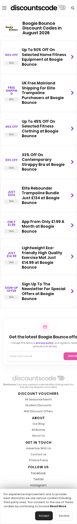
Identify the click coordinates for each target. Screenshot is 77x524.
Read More (58, 506)
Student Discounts (38, 405)
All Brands (38, 430)
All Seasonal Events (38, 399)
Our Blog (38, 424)
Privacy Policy (38, 460)
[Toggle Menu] (4, 8)
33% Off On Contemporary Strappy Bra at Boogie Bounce (43, 162)
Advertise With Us (38, 448)
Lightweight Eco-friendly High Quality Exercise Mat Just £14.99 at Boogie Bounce (42, 257)
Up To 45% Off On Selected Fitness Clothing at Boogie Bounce (40, 129)
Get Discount (72, 57)
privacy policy (44, 343)
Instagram (38, 485)
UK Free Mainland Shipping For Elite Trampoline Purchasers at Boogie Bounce (43, 93)
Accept (44, 516)
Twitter (38, 479)
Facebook (38, 473)
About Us (38, 436)
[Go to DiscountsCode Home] (38, 8)
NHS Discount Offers (38, 411)
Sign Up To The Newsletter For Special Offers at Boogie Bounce (43, 291)
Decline (64, 516)
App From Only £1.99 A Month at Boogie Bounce (43, 226)
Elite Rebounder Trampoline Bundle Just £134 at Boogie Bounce (40, 195)
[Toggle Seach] (73, 8)
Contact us (38, 454)
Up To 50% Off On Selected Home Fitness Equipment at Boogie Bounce (44, 57)
